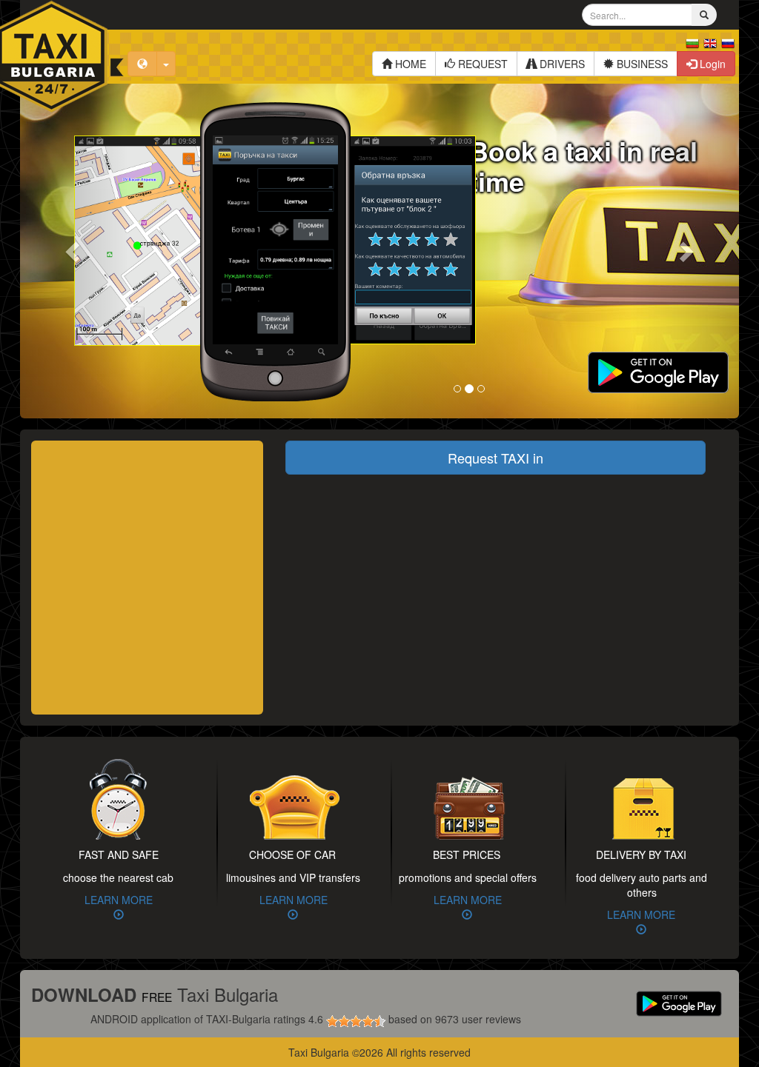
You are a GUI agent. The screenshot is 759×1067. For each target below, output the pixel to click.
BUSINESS (641, 63)
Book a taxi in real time (583, 165)
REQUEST (481, 63)
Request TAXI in (495, 457)
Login (711, 63)
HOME (409, 63)
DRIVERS (561, 63)
